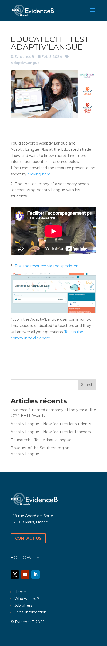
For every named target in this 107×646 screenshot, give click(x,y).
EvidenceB (24, 56)
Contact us (28, 538)
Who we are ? (26, 598)
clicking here (39, 174)
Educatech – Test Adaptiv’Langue (41, 439)
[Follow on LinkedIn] (35, 574)
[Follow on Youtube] (25, 574)
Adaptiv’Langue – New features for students (51, 423)
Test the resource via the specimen (46, 266)
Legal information (30, 612)
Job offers (23, 605)
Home (20, 592)
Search (87, 384)
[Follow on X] (15, 574)
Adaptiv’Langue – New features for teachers (51, 431)
